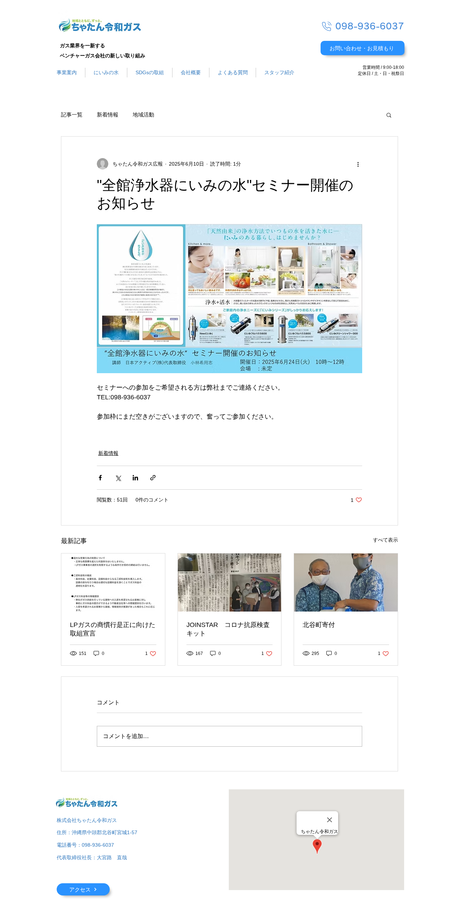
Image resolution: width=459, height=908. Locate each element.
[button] (388, 115)
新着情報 (107, 115)
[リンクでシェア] (153, 477)
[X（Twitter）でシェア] (117, 477)
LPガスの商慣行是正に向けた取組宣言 (112, 629)
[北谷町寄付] (346, 582)
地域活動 (143, 115)
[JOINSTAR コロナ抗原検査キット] (229, 582)
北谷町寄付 (319, 624)
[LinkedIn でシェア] (135, 477)
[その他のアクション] (358, 164)
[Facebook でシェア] (100, 477)
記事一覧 (71, 115)
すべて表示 (385, 540)
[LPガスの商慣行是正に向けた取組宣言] (113, 582)
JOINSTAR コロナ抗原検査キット (228, 629)
